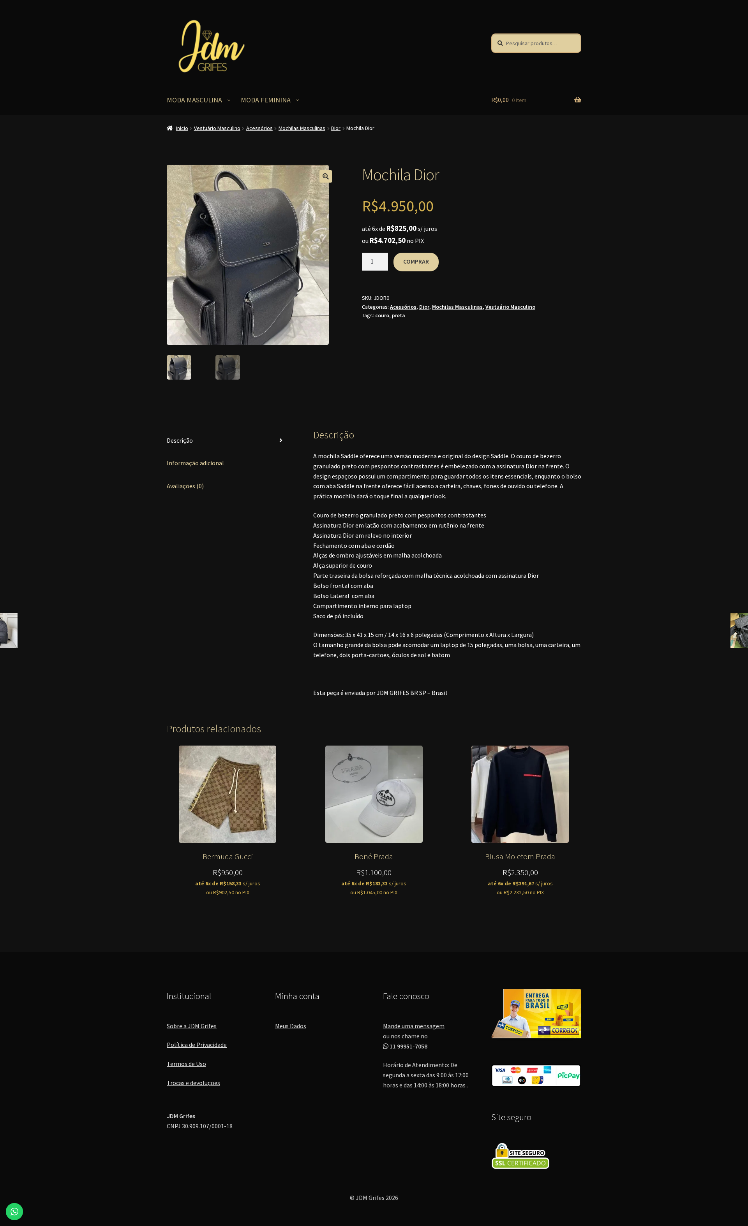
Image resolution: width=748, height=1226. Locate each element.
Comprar (416, 261)
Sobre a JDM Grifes (192, 1026)
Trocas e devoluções (193, 1083)
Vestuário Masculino (217, 128)
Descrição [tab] (180, 440)
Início (182, 128)
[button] (325, 176)
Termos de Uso (186, 1064)
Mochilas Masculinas (302, 128)
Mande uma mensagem (414, 1026)
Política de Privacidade (197, 1044)
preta (398, 315)
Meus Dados (290, 1026)
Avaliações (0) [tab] (185, 486)
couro (382, 315)
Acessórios (259, 128)
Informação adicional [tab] (195, 463)
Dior (335, 128)
